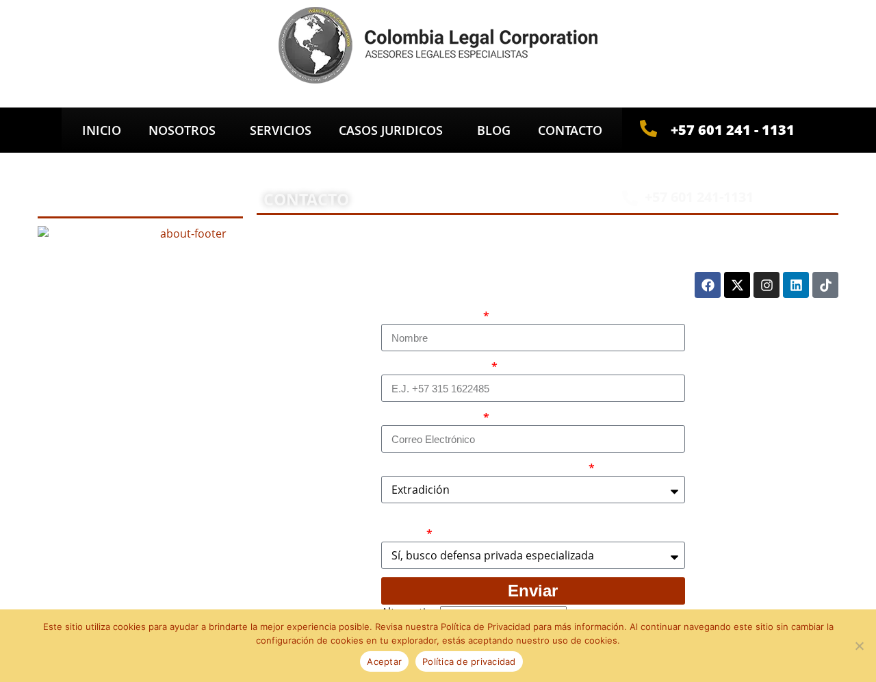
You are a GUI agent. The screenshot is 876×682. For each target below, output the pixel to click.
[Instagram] (766, 285)
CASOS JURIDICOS (391, 130)
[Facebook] (708, 285)
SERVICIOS (280, 130)
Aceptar (384, 661)
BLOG (494, 130)
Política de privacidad (469, 661)
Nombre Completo (431, 316)
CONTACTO (570, 130)
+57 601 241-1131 (699, 197)
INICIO (101, 130)
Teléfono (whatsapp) (435, 367)
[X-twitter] (737, 285)
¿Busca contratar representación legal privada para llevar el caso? (530, 527)
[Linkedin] (796, 285)
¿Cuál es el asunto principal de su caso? (484, 468)
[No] (859, 646)
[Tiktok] (825, 285)
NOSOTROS (182, 130)
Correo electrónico (431, 417)
